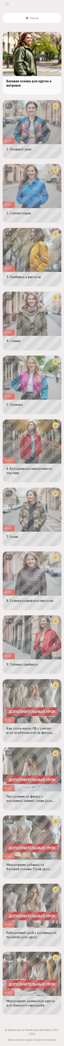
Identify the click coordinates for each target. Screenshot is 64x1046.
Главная (34, 18)
